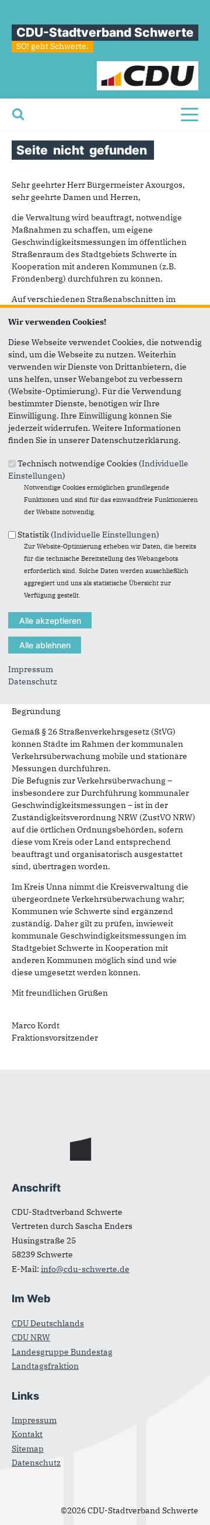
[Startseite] (148, 67)
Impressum (30, 669)
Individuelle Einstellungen (105, 534)
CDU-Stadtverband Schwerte (105, 32)
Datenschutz (32, 681)
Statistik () (88, 534)
